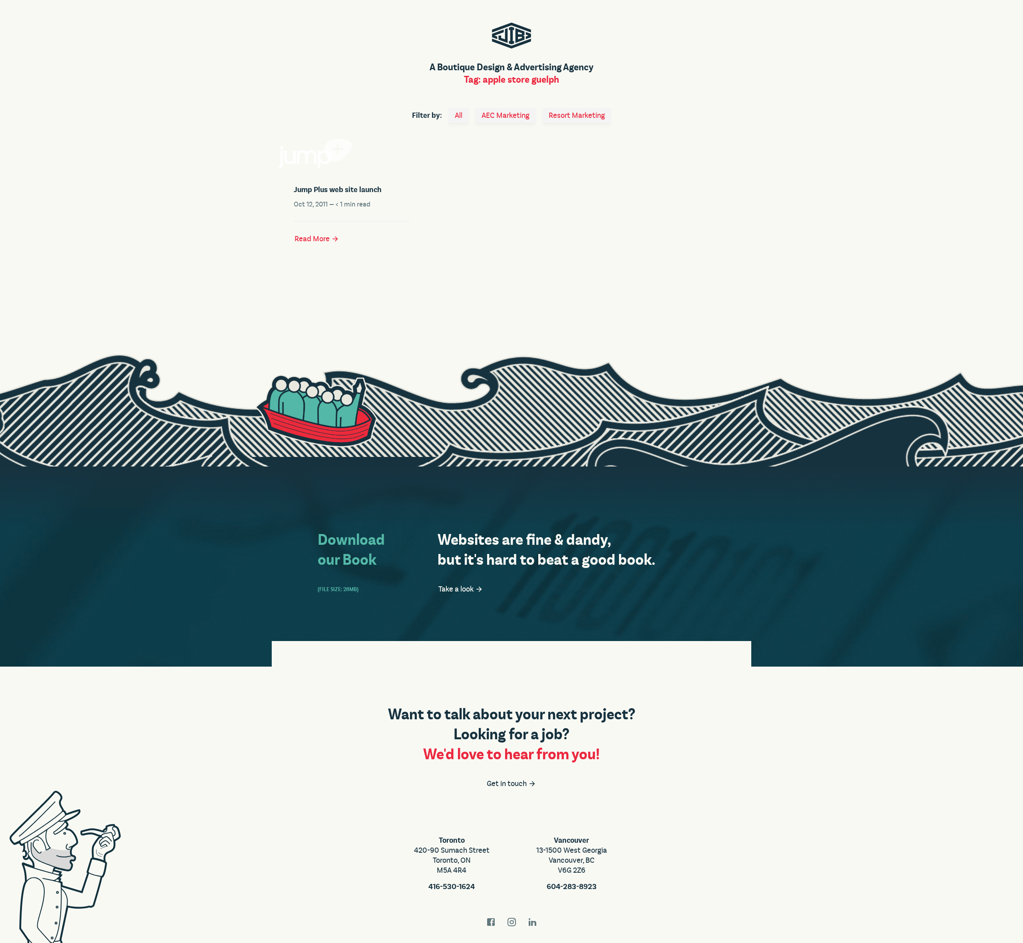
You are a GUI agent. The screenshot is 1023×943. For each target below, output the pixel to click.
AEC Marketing (505, 115)
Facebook (490, 922)
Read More (313, 238)
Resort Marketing (577, 115)
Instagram (511, 922)
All (458, 115)
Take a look (456, 589)
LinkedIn (532, 922)
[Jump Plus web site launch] (352, 153)
